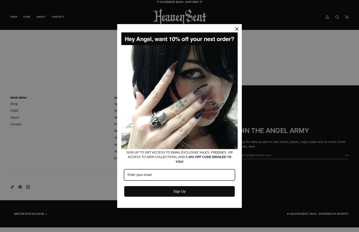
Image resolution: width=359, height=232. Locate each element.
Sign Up (179, 191)
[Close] (237, 29)
